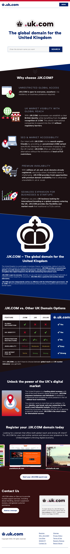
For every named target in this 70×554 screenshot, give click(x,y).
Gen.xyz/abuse (46, 512)
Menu (64, 4)
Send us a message (10, 510)
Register (42, 533)
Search (55, 49)
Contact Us (42, 543)
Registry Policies (58, 541)
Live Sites (42, 538)
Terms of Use (57, 538)
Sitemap (56, 533)
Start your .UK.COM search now (35, 477)
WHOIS (41, 541)
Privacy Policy (57, 536)
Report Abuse (57, 543)
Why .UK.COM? (44, 536)
